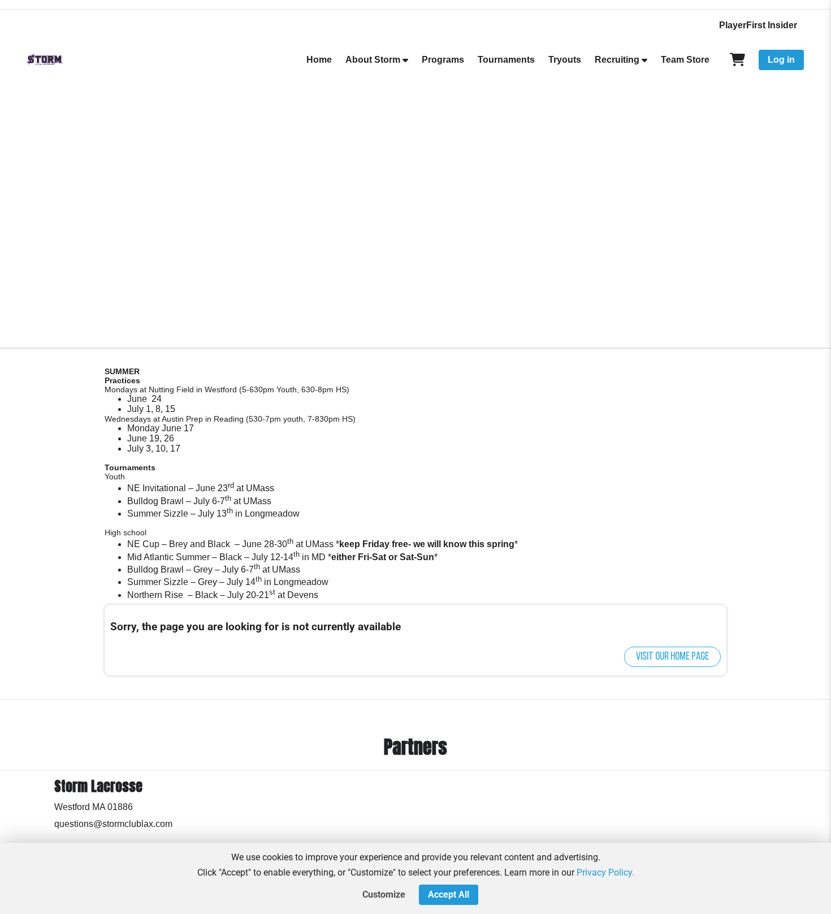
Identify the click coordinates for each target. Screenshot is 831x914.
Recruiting (617, 59)
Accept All (448, 894)
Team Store (685, 59)
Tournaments (506, 59)
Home (319, 59)
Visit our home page (672, 656)
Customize (383, 894)
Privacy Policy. (605, 872)
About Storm (372, 59)
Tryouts (564, 59)
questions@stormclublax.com (113, 824)
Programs (443, 59)
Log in (781, 59)
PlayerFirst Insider (758, 25)
